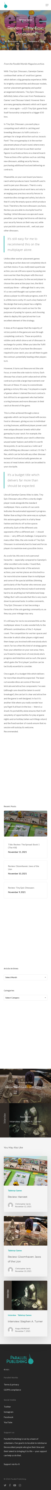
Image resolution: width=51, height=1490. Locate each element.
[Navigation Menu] (47, 5)
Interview (12, 1315)
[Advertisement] (25, 770)
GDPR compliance (12, 1389)
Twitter (7, 1406)
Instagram (8, 1412)
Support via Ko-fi (12, 1464)
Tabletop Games (25, 20)
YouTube (8, 1422)
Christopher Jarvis (15, 41)
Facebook (8, 1417)
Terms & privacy (11, 1384)
